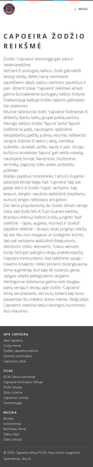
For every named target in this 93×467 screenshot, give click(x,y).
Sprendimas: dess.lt (17, 459)
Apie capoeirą (12, 340)
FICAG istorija (12, 387)
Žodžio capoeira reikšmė (20, 351)
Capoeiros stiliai (14, 361)
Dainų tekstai (12, 439)
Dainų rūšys (11, 434)
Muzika (8, 418)
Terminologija (12, 403)
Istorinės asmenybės (17, 356)
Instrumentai (12, 424)
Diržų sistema (12, 392)
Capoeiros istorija (15, 398)
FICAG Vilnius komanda (19, 377)
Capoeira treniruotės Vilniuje (23, 382)
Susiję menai (12, 345)
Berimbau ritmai (14, 429)
